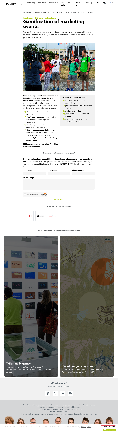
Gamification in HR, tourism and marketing (56, 12)
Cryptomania (36, 12)
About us (78, 4)
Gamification (53, 3)
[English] (111, 3)
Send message (59, 199)
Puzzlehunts (42, 3)
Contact (86, 3)
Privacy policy (86, 427)
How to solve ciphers (65, 4)
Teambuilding (30, 3)
